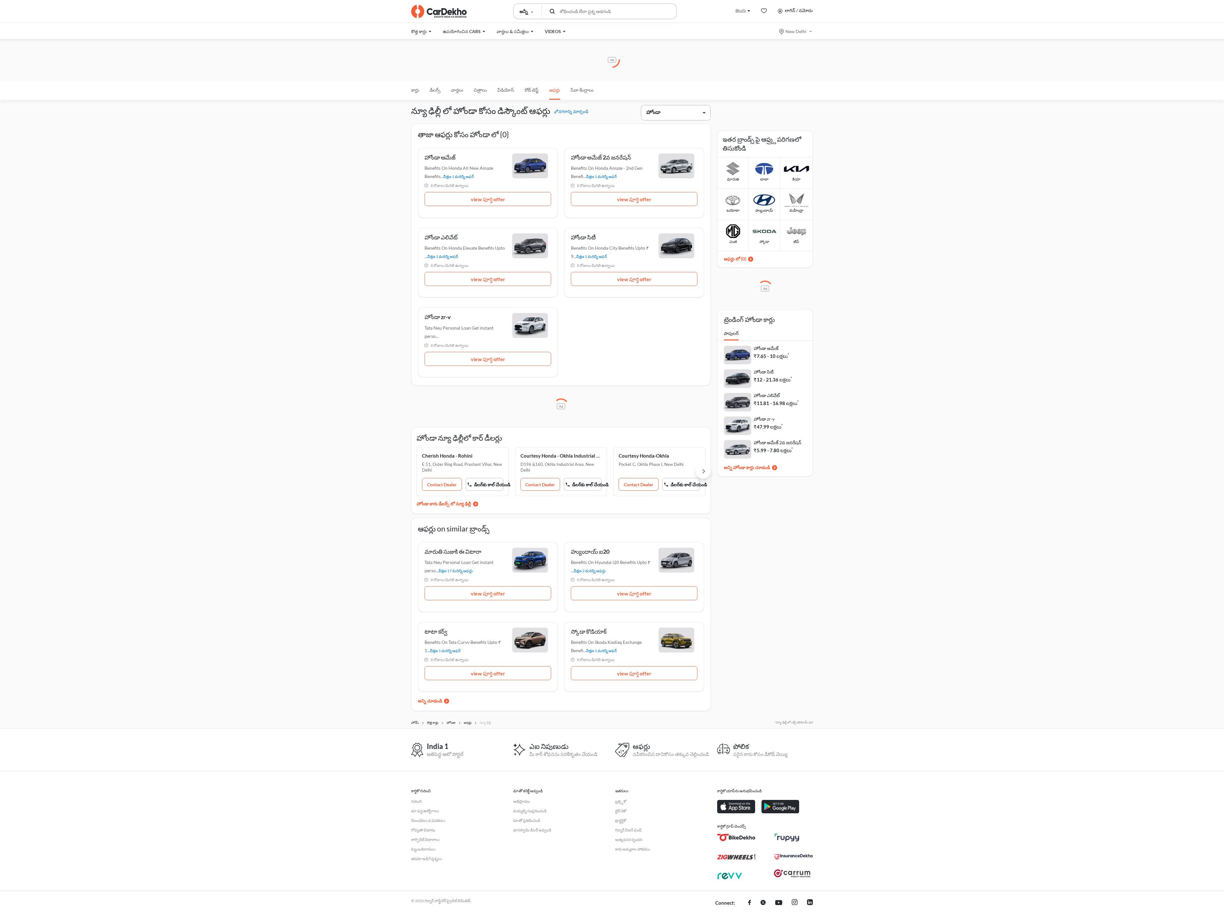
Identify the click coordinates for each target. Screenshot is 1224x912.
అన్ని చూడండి (430, 700)
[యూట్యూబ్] (778, 903)
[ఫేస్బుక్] (749, 903)
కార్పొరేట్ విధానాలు (425, 839)
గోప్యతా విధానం (423, 830)
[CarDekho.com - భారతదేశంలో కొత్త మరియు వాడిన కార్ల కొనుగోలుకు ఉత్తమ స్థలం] (439, 11)
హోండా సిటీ (764, 371)
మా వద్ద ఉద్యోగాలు (425, 811)
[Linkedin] (810, 903)
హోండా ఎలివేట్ (767, 395)
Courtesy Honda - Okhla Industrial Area (561, 456)
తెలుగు (740, 10)
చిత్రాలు (480, 90)
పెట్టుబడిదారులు (423, 849)
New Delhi (795, 31)
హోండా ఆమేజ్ (766, 348)
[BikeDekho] (736, 837)
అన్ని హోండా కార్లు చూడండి (747, 467)
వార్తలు (457, 90)
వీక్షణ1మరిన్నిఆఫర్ (458, 176)
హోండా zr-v (764, 419)
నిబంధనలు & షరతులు (428, 820)
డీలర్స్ (435, 90)
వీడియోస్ (505, 90)
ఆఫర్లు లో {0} (735, 258)
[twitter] (763, 903)
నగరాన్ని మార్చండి (573, 111)
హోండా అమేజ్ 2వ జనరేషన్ (777, 442)
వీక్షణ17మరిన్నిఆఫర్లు (456, 570)
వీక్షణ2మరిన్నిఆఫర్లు (590, 570)
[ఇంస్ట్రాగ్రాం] (795, 903)
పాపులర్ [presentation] (731, 333)
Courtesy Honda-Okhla (644, 456)
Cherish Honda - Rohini (447, 456)
